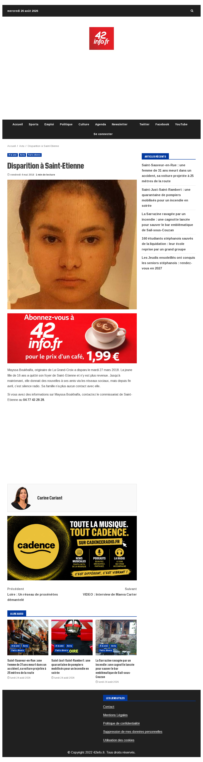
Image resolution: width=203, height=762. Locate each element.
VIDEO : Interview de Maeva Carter (110, 591)
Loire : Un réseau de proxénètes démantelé (32, 594)
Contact (108, 706)
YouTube (181, 124)
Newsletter (119, 124)
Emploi (49, 124)
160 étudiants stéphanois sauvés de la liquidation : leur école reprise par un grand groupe (167, 244)
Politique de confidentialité (121, 723)
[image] (72, 338)
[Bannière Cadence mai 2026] (72, 548)
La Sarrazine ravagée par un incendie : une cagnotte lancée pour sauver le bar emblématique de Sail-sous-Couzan (116, 637)
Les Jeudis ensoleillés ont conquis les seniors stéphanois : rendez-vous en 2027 (168, 263)
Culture (84, 124)
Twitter (144, 124)
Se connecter (103, 134)
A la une (13, 155)
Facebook (162, 124)
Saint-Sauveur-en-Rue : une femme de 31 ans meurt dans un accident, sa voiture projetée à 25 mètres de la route (27, 637)
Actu (22, 155)
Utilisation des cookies (118, 740)
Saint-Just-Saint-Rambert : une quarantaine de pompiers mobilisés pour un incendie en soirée (71, 637)
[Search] (192, 11)
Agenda (100, 124)
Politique (66, 124)
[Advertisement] (101, 85)
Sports (33, 124)
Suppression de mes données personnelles (132, 731)
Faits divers (34, 155)
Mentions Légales (115, 715)
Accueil (17, 124)
